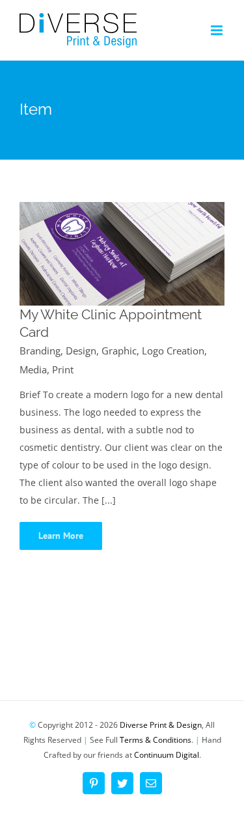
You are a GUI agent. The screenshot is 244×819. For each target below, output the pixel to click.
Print (63, 369)
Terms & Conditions (155, 739)
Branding (40, 350)
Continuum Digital (166, 754)
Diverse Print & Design (161, 724)
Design (81, 350)
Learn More (60, 535)
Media (33, 369)
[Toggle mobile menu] (217, 30)
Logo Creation (173, 350)
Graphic (119, 350)
